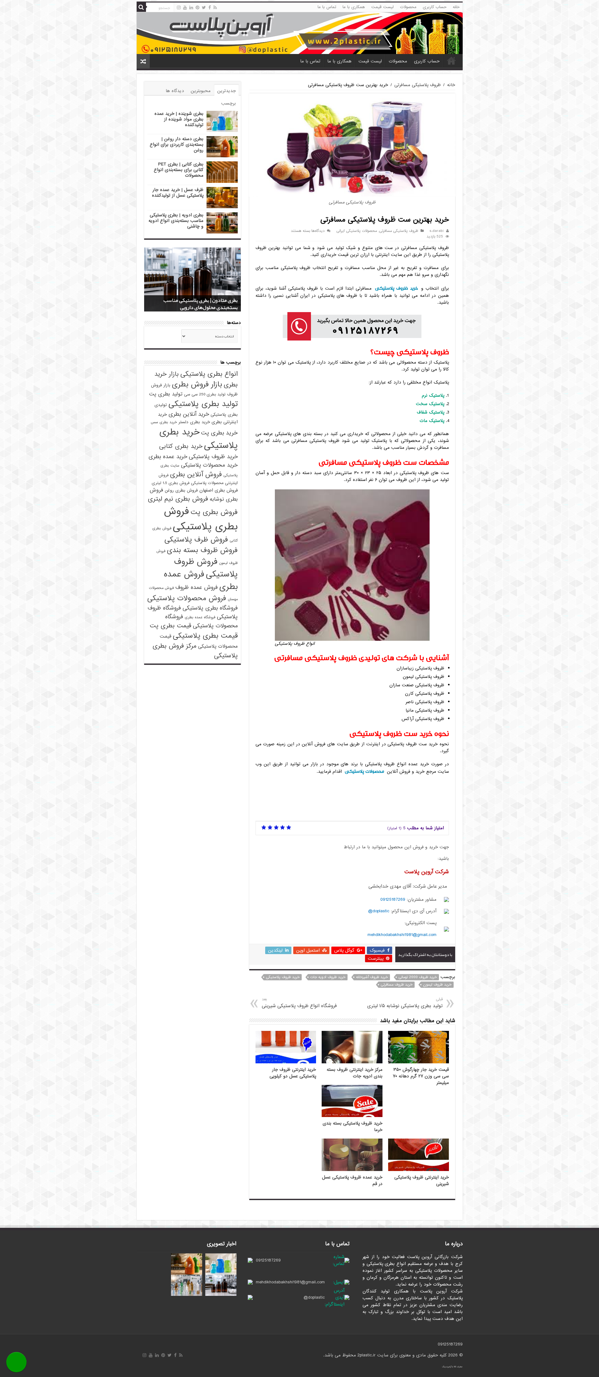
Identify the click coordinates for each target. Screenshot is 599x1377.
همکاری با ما (354, 7)
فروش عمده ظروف (196, 587)
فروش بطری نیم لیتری (178, 499)
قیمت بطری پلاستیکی (205, 635)
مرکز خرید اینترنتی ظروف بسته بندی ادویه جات (354, 1073)
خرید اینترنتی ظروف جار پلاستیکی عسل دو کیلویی (293, 1073)
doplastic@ (378, 911)
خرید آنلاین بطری (188, 414)
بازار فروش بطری (197, 384)
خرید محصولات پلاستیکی (209, 465)
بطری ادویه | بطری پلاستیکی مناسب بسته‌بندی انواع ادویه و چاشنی (176, 221)
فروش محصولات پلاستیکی (186, 598)
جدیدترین (226, 90)
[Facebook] (210, 7)
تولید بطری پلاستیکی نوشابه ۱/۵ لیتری (404, 1003)
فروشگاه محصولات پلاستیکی (201, 621)
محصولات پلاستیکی (364, 771)
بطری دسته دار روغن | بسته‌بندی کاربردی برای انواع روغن (176, 144)
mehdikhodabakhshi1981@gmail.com (402, 934)
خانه (456, 7)
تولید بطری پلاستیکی (203, 404)
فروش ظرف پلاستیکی (196, 539)
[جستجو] (141, 7)
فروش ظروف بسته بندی (202, 550)
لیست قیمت (382, 7)
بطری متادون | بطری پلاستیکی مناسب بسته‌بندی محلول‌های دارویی (200, 303)
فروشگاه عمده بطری (200, 617)
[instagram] (178, 7)
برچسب (228, 103)
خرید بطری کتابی (180, 446)
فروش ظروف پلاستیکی (206, 568)
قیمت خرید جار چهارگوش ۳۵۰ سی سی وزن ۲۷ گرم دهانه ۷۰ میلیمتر (421, 1076)
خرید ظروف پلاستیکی (396, 288)
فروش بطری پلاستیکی (201, 519)
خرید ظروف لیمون (437, 984)
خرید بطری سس (164, 422)
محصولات (408, 7)
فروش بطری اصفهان (218, 490)
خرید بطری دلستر (194, 422)
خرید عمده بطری (168, 456)
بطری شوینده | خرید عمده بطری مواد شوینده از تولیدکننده (178, 119)
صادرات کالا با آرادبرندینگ (452, 1366)
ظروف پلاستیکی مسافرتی (417, 84)
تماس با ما (327, 7)
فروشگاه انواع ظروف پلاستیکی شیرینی (299, 1003)
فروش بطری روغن (181, 490)
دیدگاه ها (175, 90)
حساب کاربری (434, 7)
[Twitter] (204, 7)
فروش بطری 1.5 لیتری (170, 483)
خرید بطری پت (219, 433)
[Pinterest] (197, 7)
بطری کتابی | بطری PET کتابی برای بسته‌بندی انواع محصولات (178, 170)
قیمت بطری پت (170, 625)
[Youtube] (185, 7)
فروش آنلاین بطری (196, 474)
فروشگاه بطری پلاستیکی (210, 608)
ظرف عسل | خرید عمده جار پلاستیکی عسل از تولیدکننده (177, 192)
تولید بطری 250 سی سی (205, 394)
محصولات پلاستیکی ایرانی (356, 231)
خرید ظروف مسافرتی (396, 984)
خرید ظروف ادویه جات (327, 977)
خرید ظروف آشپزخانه (372, 977)
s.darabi (437, 231)
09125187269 (392, 899)
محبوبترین (201, 90)
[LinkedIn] (191, 7)
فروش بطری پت (214, 512)
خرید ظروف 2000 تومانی (417, 977)
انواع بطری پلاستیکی (209, 374)
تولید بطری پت (166, 394)
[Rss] (215, 7)
